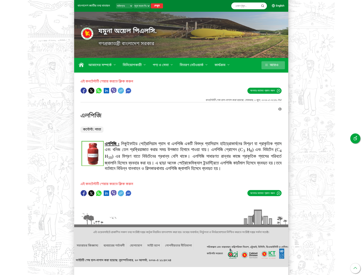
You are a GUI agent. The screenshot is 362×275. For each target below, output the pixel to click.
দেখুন (157, 6)
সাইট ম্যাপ (153, 246)
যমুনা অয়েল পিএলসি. (127, 31)
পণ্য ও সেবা (161, 65)
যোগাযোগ (136, 246)
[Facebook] (84, 92)
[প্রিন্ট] (280, 109)
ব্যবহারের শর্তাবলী (114, 246)
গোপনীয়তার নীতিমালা (178, 246)
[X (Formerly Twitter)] (92, 92)
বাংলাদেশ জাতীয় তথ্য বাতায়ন (94, 6)
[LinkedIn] (107, 92)
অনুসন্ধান (263, 6)
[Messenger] (128, 92)
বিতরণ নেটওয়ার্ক (192, 65)
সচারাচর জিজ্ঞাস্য (87, 246)
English (280, 6)
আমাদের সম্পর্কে (100, 65)
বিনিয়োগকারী (132, 65)
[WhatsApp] (99, 92)
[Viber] (114, 90)
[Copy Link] (121, 92)
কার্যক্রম (220, 65)
